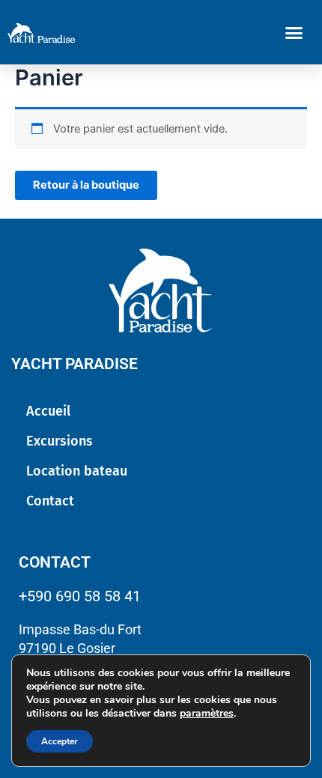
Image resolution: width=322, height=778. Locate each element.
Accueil (48, 411)
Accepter (59, 741)
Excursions (59, 441)
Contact (50, 501)
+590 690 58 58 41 (80, 596)
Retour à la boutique (86, 185)
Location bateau (76, 471)
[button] (294, 32)
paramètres (207, 713)
